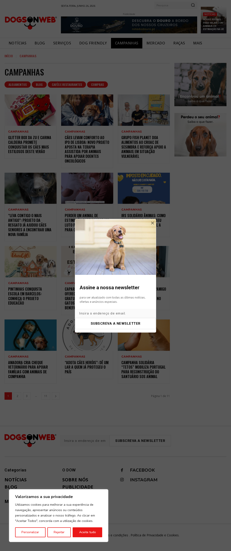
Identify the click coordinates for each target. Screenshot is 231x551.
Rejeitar (59, 532)
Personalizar (30, 532)
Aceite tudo (87, 532)
